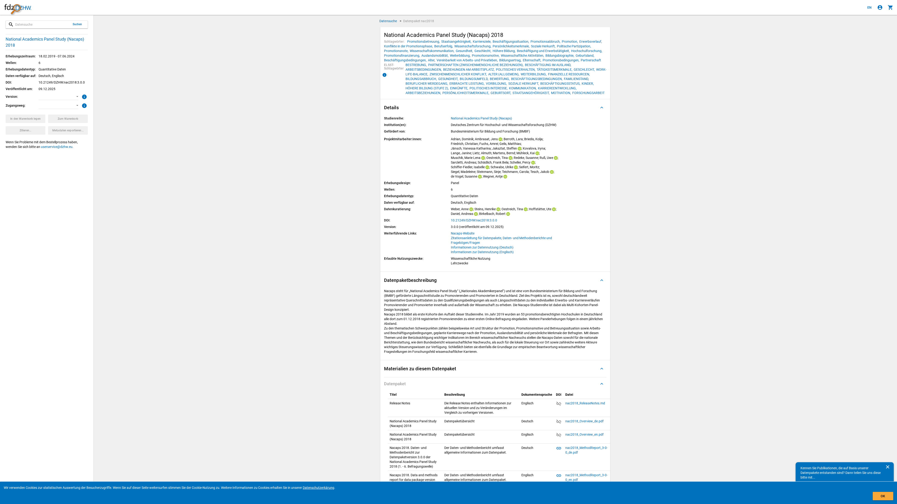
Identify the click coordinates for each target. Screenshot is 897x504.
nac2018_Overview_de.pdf (584, 421)
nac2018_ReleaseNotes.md (585, 403)
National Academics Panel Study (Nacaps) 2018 (45, 42)
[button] (58, 96)
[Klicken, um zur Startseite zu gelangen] (18, 7)
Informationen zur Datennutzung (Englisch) (482, 252)
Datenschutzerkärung (318, 488)
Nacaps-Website (462, 233)
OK (883, 496)
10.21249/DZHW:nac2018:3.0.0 (474, 220)
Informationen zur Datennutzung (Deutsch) (482, 247)
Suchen (77, 24)
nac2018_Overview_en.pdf (584, 434)
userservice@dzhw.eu (56, 147)
